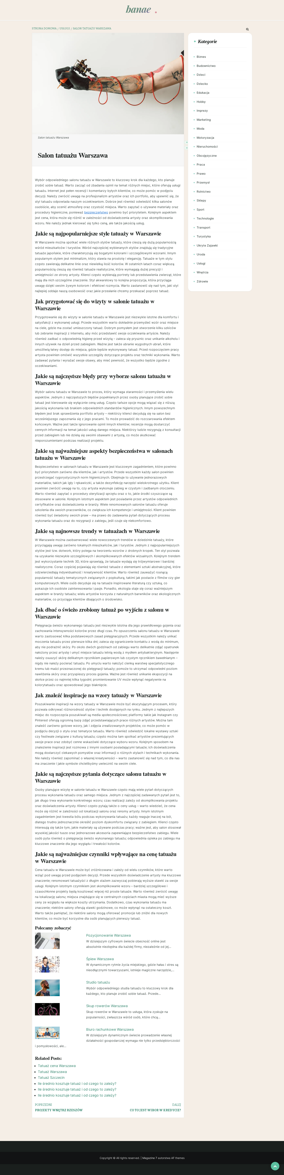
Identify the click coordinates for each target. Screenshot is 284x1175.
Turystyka (204, 236)
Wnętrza (202, 272)
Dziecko (202, 84)
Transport (203, 227)
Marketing (204, 120)
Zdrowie (202, 281)
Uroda (201, 254)
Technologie (205, 218)
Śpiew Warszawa (100, 959)
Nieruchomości (207, 146)
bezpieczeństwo (96, 212)
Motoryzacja (205, 137)
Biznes (201, 57)
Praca (201, 164)
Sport (200, 209)
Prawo (201, 173)
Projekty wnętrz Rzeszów (59, 1107)
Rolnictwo (204, 191)
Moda (200, 128)
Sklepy (201, 200)
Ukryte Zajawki (207, 245)
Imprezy (202, 110)
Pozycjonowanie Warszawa (108, 935)
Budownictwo (206, 66)
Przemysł (203, 182)
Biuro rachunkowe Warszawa (110, 1029)
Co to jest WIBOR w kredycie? (155, 1107)
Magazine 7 (149, 1158)
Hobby (201, 102)
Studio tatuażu (98, 982)
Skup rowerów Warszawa (107, 1006)
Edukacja (203, 92)
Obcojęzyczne (207, 155)
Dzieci (201, 75)
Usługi (201, 263)
